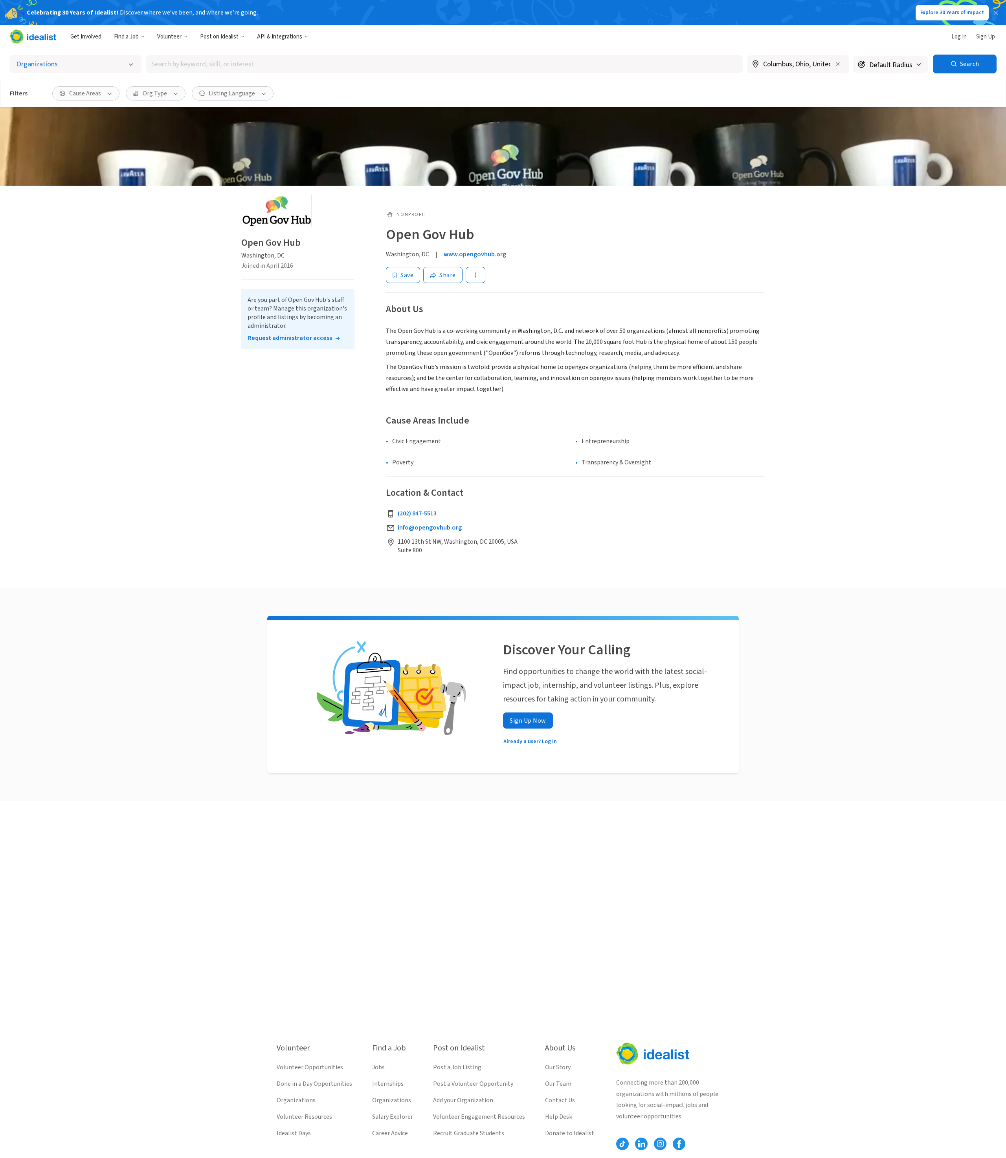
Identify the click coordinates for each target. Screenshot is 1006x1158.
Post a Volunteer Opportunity (473, 1083)
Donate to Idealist (569, 1133)
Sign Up (985, 37)
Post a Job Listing (457, 1067)
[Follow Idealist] (622, 1144)
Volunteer (169, 37)
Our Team (558, 1083)
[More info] (798, 64)
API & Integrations (279, 37)
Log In (959, 37)
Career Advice (390, 1133)
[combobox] (444, 64)
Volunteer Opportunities (310, 1067)
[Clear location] (838, 64)
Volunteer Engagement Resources (479, 1116)
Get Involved (85, 37)
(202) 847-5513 (417, 513)
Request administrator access (290, 338)
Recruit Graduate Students (468, 1133)
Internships (388, 1083)
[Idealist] (32, 36)
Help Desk (558, 1116)
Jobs (378, 1067)
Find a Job (126, 37)
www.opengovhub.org (475, 254)
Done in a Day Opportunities (314, 1083)
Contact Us (560, 1100)
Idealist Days (294, 1133)
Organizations (296, 1100)
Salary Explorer (392, 1116)
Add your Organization (463, 1100)
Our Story (558, 1067)
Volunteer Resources (304, 1116)
